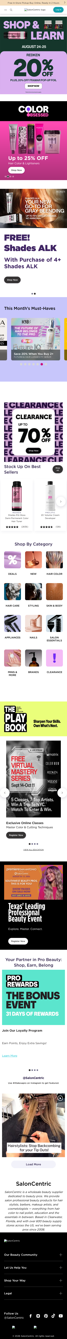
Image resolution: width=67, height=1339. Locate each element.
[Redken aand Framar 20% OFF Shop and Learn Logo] (33, 55)
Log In (58, 10)
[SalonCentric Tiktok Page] (53, 1316)
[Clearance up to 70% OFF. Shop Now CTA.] (33, 432)
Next (65, 2)
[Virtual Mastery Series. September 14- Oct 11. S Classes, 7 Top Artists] (33, 779)
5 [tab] (37, 364)
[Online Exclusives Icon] (33, 658)
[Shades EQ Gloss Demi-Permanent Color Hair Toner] (17, 496)
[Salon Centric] (35, 9)
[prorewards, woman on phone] (33, 997)
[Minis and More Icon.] (12, 658)
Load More (26, 1165)
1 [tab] (5, 176)
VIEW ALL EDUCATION (33, 850)
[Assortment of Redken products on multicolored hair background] (33, 208)
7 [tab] (46, 364)
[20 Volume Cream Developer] (50, 496)
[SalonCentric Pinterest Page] (46, 1316)
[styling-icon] (33, 591)
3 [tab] (10, 176)
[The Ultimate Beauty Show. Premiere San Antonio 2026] (33, 882)
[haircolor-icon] (54, 559)
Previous (5, 793)
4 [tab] (13, 176)
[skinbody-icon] (54, 591)
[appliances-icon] (12, 623)
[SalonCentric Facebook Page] (30, 1316)
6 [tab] (42, 364)
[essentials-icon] (54, 623)
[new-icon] (33, 559)
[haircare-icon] (12, 591)
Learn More (9, 1055)
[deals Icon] (12, 559)
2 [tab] (8, 176)
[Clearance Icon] (54, 658)
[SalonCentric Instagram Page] (38, 1316)
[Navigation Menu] (5, 10)
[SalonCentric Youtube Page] (61, 1316)
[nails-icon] (33, 623)
